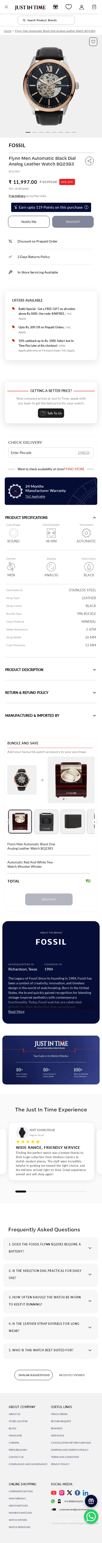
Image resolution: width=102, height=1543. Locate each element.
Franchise (15, 1435)
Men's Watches (18, 1505)
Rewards (56, 1428)
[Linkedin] (85, 1493)
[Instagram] (62, 1493)
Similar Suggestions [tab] (34, 1375)
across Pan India (27, 196)
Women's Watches (20, 1512)
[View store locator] (55, 7)
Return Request (61, 1421)
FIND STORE (75, 469)
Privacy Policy (60, 1464)
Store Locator (18, 1421)
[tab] (20, 822)
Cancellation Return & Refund (71, 1442)
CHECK (84, 452)
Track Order (59, 1414)
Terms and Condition (65, 1456)
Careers (14, 1442)
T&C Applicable (35, 496)
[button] (93, 41)
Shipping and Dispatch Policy (69, 1449)
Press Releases (18, 1449)
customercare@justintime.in (74, 1509)
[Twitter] (69, 1492)
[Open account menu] (81, 7)
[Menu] (6, 7)
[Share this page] (89, 161)
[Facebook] (77, 1493)
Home (7, 31)
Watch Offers (18, 1519)
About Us (14, 1414)
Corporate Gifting (21, 1491)
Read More (16, 1012)
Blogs (12, 1428)
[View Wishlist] (68, 6)
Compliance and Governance (28, 1464)
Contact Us (16, 1456)
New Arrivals (17, 1498)
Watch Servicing (19, 1527)
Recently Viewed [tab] (72, 1375)
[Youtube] (53, 1493)
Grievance (57, 1435)
